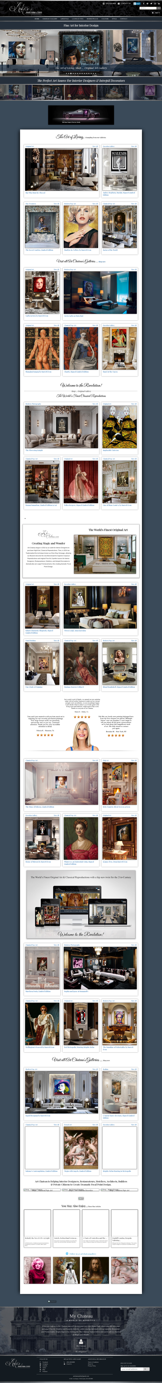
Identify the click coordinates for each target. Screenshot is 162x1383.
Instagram (45, 1364)
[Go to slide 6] (77, 73)
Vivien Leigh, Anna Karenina (75, 630)
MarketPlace (92, 19)
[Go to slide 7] (80, 73)
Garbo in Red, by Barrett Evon (37, 316)
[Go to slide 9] (84, 73)
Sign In (157, 12)
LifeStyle (65, 19)
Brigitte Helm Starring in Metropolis (117, 1171)
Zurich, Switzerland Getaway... (65, 1238)
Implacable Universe (111, 450)
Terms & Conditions (93, 1362)
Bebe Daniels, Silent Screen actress (116, 807)
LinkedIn (45, 1366)
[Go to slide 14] (95, 73)
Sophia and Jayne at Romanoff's (76, 991)
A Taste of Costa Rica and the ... (95, 1238)
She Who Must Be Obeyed (35, 193)
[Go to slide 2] (68, 73)
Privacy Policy (92, 1366)
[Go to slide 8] (82, 73)
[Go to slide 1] (66, 73)
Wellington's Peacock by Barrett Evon (40, 1047)
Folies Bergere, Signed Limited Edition (79, 505)
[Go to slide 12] (91, 73)
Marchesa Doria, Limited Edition (38, 991)
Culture (105, 19)
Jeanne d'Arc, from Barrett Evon (115, 862)
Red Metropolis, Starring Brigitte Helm (79, 1047)
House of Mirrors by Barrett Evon (38, 862)
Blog (44, 1369)
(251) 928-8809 (110, 3)
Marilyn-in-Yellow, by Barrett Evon (77, 250)
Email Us (69, 1364)
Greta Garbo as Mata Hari (73, 316)
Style (114, 19)
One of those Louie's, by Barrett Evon (117, 505)
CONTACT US (125, 3)
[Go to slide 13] (93, 73)
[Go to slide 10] (86, 73)
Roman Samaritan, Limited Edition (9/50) (41, 505)
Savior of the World (110, 250)
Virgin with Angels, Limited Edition (77, 1171)
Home (37, 19)
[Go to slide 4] (73, 73)
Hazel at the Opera (110, 372)
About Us (90, 1364)
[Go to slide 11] (89, 73)
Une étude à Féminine (34, 687)
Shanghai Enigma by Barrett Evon (38, 372)
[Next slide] (159, 53)
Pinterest (45, 1371)
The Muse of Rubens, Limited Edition (40, 807)
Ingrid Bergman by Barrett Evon (38, 1116)
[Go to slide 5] (75, 73)
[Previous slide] (2, 53)
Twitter (44, 1367)
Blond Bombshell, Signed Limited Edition (119, 687)
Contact (123, 19)
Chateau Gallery (50, 19)
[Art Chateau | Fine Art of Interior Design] (24, 14)
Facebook (45, 1362)
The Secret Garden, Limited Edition (39, 250)
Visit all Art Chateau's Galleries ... (81, 261)
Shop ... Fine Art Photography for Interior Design (81, 68)
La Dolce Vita (77, 19)
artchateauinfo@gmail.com (81, 1376)
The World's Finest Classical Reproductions (81, 396)
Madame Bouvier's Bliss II (74, 687)
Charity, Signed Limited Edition (76, 372)
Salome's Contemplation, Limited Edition (41, 1171)
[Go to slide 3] (71, 74)
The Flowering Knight (34, 450)
